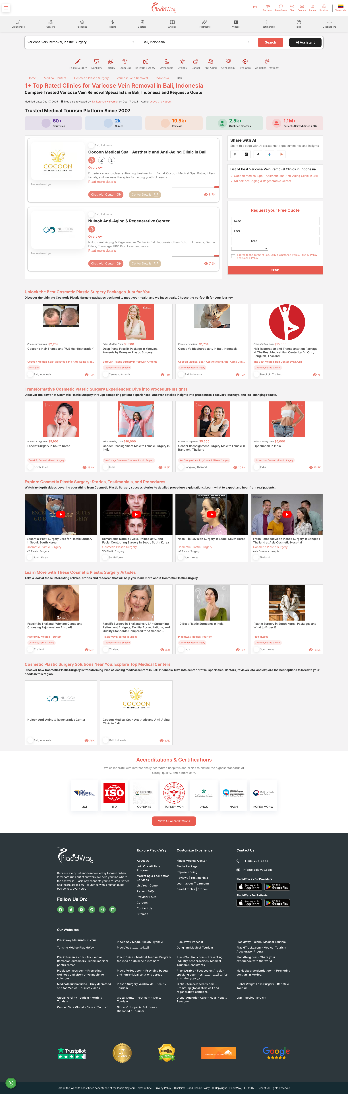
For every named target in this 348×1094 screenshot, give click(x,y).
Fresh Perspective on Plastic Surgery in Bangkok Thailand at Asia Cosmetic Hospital (286, 540)
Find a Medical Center (192, 860)
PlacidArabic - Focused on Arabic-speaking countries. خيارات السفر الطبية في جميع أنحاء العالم (202, 974)
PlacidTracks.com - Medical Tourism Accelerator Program (261, 949)
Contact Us (144, 908)
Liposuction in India (267, 446)
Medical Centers (55, 78)
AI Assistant (305, 42)
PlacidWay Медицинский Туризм (140, 942)
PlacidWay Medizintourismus (76, 940)
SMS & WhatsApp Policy (284, 254)
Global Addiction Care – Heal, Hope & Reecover (202, 999)
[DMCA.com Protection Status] (166, 1053)
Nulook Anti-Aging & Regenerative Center (262, 181)
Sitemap (142, 914)
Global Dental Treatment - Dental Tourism (139, 999)
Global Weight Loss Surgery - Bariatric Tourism (263, 986)
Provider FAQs (146, 897)
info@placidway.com (257, 869)
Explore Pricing (187, 872)
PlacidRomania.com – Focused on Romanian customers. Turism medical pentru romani (82, 961)
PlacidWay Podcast (190, 942)
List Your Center (148, 885)
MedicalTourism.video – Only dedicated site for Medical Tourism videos (84, 986)
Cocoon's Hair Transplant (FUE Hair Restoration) (60, 348)
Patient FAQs (146, 891)
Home (31, 78)
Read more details (102, 182)
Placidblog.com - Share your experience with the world (256, 959)
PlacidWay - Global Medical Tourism (261, 942)
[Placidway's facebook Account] (60, 909)
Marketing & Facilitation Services (153, 877)
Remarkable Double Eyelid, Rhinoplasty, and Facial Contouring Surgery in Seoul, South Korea (135, 540)
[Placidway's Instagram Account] (102, 909)
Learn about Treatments (193, 883)
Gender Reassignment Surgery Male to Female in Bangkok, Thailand (211, 447)
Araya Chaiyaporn (160, 101)
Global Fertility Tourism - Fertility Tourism (79, 999)
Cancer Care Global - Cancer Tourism (82, 1007)
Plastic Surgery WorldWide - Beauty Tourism (141, 986)
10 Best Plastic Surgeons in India (200, 623)
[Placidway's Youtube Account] (81, 909)
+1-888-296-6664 (255, 861)
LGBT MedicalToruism (251, 997)
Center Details (141, 194)
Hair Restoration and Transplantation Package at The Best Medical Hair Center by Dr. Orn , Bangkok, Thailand (285, 352)
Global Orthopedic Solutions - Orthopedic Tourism (137, 1009)
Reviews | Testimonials (192, 877)
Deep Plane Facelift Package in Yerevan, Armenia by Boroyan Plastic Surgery (130, 350)
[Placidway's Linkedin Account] (112, 909)
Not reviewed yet (41, 184)
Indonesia (162, 78)
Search (270, 42)
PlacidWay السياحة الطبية (133, 947)
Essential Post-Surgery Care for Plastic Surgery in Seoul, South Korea (59, 540)
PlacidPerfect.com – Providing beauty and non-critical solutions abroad (143, 972)
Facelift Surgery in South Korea (48, 446)
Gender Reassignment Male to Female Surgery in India (136, 447)
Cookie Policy (250, 257)
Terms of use (261, 254)
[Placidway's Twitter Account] (71, 909)
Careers (142, 902)
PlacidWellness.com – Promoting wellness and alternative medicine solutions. (80, 974)
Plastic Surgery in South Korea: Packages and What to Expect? (285, 625)
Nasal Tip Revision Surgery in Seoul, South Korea (211, 539)
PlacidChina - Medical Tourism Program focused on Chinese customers (144, 959)
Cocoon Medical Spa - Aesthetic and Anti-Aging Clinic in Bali (276, 176)
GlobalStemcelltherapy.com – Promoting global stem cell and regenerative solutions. (198, 988)
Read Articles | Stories (192, 889)
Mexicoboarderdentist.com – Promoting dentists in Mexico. (263, 972)
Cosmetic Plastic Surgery (91, 78)
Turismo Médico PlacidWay (75, 947)
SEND (275, 270)
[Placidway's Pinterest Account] (91, 909)
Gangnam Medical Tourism (195, 947)
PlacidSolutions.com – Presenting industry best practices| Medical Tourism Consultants (200, 961)
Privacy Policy (309, 254)
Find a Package (187, 866)
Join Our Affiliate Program (148, 868)
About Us (143, 860)
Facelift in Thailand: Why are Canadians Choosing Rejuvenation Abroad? (54, 625)
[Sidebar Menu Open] (6, 8)
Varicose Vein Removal (132, 78)
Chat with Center (103, 194)
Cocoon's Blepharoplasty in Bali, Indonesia (207, 348)
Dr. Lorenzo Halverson (105, 101)
